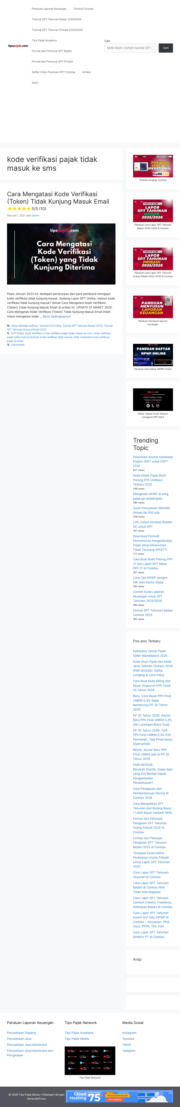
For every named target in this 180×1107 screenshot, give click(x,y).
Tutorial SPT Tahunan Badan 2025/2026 (56, 19)
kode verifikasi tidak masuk (56, 337)
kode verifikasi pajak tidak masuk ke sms (68, 333)
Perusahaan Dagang (21, 1033)
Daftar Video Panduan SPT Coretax (53, 72)
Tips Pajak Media (77, 1038)
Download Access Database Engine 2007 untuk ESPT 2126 (153, 461)
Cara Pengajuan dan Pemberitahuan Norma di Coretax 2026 (151, 793)
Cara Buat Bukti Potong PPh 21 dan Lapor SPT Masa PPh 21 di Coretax (152, 563)
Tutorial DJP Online (50, 325)
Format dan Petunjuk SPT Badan (52, 51)
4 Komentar (18, 344)
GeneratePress (36, 1098)
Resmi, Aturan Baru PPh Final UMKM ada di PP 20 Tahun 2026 (151, 754)
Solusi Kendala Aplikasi (24, 325)
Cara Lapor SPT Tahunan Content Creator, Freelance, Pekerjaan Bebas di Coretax (152, 902)
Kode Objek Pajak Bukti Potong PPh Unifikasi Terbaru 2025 (149, 480)
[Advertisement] (90, 118)
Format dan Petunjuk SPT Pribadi (52, 61)
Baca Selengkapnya (57, 316)
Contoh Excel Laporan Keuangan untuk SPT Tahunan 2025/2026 (148, 596)
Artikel (86, 72)
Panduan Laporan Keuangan (49, 8)
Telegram (129, 1050)
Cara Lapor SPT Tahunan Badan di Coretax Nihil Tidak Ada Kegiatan (151, 887)
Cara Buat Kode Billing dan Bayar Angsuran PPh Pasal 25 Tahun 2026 (152, 685)
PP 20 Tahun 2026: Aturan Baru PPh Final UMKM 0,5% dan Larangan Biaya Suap (152, 720)
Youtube (128, 1038)
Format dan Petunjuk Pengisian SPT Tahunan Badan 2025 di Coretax (150, 842)
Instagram (129, 1033)
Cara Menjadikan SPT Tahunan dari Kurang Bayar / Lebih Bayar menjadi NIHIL (153, 808)
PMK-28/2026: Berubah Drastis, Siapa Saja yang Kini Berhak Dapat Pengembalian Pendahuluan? (152, 773)
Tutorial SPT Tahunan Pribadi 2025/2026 (57, 29)
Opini (35, 82)
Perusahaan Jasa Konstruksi (27, 1044)
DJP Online (17, 333)
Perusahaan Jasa (19, 1038)
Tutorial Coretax (83, 8)
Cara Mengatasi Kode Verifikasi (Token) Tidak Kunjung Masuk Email (58, 200)
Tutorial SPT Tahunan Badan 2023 (82, 325)
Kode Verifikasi (33, 333)
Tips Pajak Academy (44, 40)
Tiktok (126, 1044)
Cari (107, 41)
